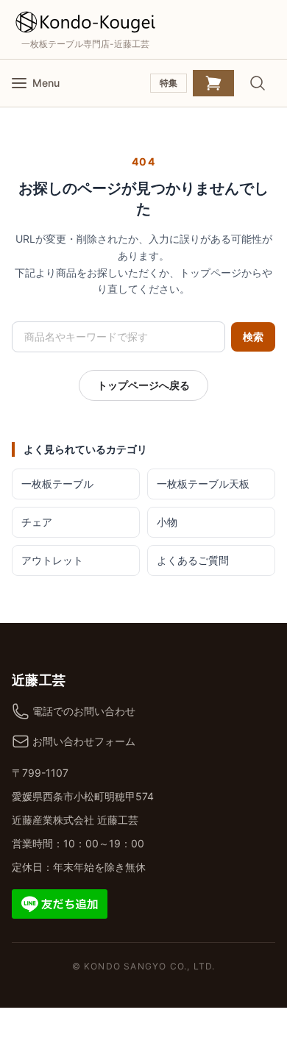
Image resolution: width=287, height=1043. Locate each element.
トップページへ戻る (143, 385)
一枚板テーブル (57, 483)
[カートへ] (213, 83)
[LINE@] (59, 903)
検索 (253, 336)
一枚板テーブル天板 (203, 483)
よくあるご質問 (193, 560)
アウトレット (52, 560)
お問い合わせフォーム (83, 741)
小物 (167, 522)
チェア (36, 522)
